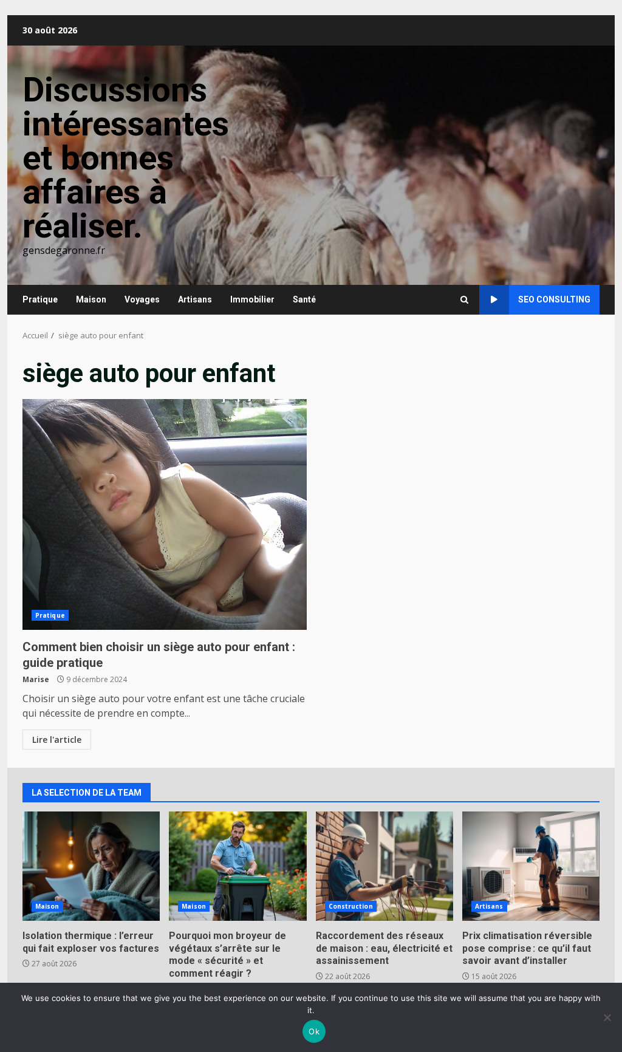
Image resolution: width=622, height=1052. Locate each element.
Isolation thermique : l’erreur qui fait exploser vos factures (91, 866)
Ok (314, 1031)
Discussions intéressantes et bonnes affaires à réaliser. (125, 158)
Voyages (142, 299)
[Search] (464, 300)
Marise (35, 679)
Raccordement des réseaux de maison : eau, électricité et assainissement (384, 866)
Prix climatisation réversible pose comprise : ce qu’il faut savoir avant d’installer (531, 866)
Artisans (195, 299)
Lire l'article (56, 739)
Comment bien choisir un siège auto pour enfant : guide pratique (164, 514)
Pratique (40, 299)
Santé (304, 299)
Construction (351, 906)
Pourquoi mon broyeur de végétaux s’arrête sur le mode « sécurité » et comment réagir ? (237, 866)
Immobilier (252, 299)
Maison (91, 299)
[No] (607, 1017)
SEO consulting (554, 299)
